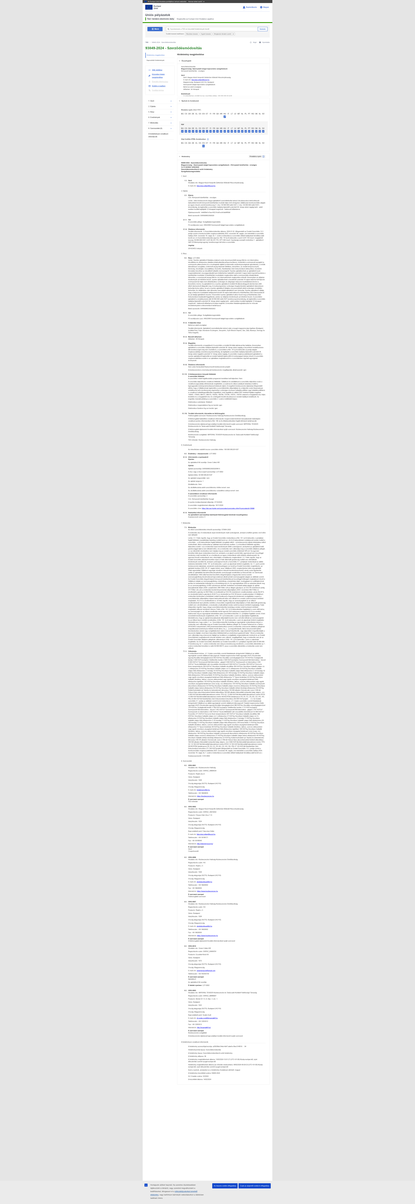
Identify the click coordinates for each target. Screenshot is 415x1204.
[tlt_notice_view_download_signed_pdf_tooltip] (225, 116)
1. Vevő (151, 101)
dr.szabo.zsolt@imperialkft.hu (207, 1018)
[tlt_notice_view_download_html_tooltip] (203, 145)
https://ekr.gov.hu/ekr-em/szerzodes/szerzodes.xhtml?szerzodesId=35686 (228, 508)
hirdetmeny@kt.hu (203, 790)
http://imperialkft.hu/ (204, 1027)
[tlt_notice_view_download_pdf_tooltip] (182, 131)
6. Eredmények (154, 117)
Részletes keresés (192, 34)
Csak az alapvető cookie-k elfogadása (254, 1186)
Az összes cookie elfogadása (225, 1186)
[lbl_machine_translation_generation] (208, 139)
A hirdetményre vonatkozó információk (158, 135)
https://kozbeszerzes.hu (205, 796)
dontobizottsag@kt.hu (204, 882)
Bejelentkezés (251, 7)
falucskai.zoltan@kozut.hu (200, 80)
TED (146, 42)
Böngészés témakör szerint (223, 34)
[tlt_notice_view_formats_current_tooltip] (263, 156)
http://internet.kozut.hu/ (205, 844)
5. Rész (151, 112)
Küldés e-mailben (158, 86)
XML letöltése (157, 70)
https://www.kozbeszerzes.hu (207, 891)
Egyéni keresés (206, 34)
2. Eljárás (152, 106)
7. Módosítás (153, 123)
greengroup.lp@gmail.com (206, 970)
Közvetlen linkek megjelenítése (158, 75)
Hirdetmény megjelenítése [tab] (156, 55)
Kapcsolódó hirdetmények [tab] (155, 60)
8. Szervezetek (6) (155, 128)
